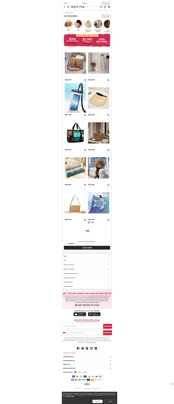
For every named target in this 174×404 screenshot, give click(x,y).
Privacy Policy (70, 396)
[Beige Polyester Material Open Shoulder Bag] (98, 63)
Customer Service (69, 360)
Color (84, 3)
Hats (65, 260)
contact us (66, 364)
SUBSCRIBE (107, 326)
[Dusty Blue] (89, 222)
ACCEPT (97, 401)
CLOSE (110, 401)
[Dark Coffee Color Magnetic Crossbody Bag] (75, 63)
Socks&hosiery (68, 286)
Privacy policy (96, 388)
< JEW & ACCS (68, 12)
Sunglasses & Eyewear (70, 273)
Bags (65, 256)
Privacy (94, 342)
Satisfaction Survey (69, 353)
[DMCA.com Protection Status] (87, 384)
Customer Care (68, 356)
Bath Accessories (69, 269)
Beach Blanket (68, 282)
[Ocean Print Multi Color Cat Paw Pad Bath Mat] (75, 168)
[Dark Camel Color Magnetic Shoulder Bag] (75, 202)
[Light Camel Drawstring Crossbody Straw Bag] (98, 133)
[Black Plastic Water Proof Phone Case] (75, 98)
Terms (88, 342)
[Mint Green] (92, 222)
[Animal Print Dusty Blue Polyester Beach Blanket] (98, 202)
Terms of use (87, 388)
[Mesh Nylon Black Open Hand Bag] (75, 133)
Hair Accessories (69, 265)
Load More (87, 248)
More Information (69, 368)
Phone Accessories (70, 277)
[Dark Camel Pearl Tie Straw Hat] (98, 168)
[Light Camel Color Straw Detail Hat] (98, 98)
